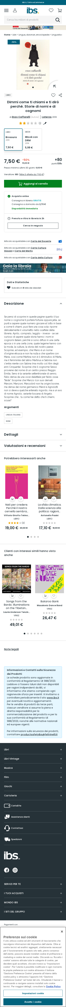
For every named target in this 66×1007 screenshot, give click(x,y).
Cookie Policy (53, 986)
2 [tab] (31, 537)
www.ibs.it (53, 697)
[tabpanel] (33, 65)
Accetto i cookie (32, 1001)
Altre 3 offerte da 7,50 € (31, 174)
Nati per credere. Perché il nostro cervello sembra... (16, 508)
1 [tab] (33, 87)
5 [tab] (38, 633)
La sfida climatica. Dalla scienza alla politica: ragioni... (49, 508)
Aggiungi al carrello (35, 183)
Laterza (46, 117)
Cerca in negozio (33, 225)
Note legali (11, 649)
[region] (33, 967)
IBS (16, 174)
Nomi (8, 421)
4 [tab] (38, 537)
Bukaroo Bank (49, 601)
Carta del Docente (41, 241)
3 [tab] (34, 537)
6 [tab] (41, 633)
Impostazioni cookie (33, 993)
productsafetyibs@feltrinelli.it (39, 734)
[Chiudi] (62, 931)
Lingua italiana (13, 415)
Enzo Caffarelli (21, 117)
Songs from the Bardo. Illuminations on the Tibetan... (16, 605)
